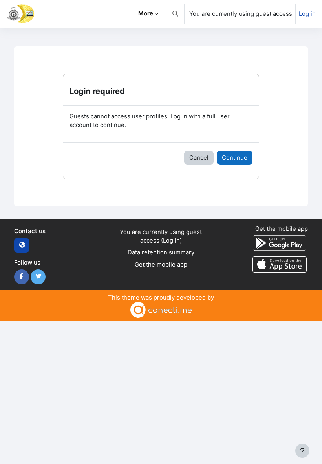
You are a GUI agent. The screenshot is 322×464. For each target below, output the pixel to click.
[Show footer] (302, 451)
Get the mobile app (161, 264)
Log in (307, 13)
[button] (175, 14)
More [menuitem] (145, 13)
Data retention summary (161, 252)
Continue (234, 157)
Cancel (199, 157)
